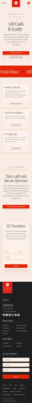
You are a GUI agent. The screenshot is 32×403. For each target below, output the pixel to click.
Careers (5, 391)
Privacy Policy (7, 394)
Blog (15, 385)
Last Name (7, 365)
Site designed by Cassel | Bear (9, 401)
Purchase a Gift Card (16, 53)
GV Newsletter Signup (15, 57)
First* (7, 251)
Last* (19, 251)
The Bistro (6, 325)
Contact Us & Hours (16, 391)
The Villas (5, 343)
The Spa (18, 346)
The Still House (20, 328)
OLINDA (5, 333)
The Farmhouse (7, 346)
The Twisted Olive (21, 331)
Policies (22, 385)
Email (8, 257)
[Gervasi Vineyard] (7, 287)
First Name (7, 360)
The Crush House (21, 325)
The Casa (19, 343)
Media (14, 388)
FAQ (10, 385)
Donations (22, 388)
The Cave (5, 331)
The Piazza (6, 328)
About (4, 385)
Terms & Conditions (19, 394)
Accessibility (6, 388)
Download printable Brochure (16, 206)
